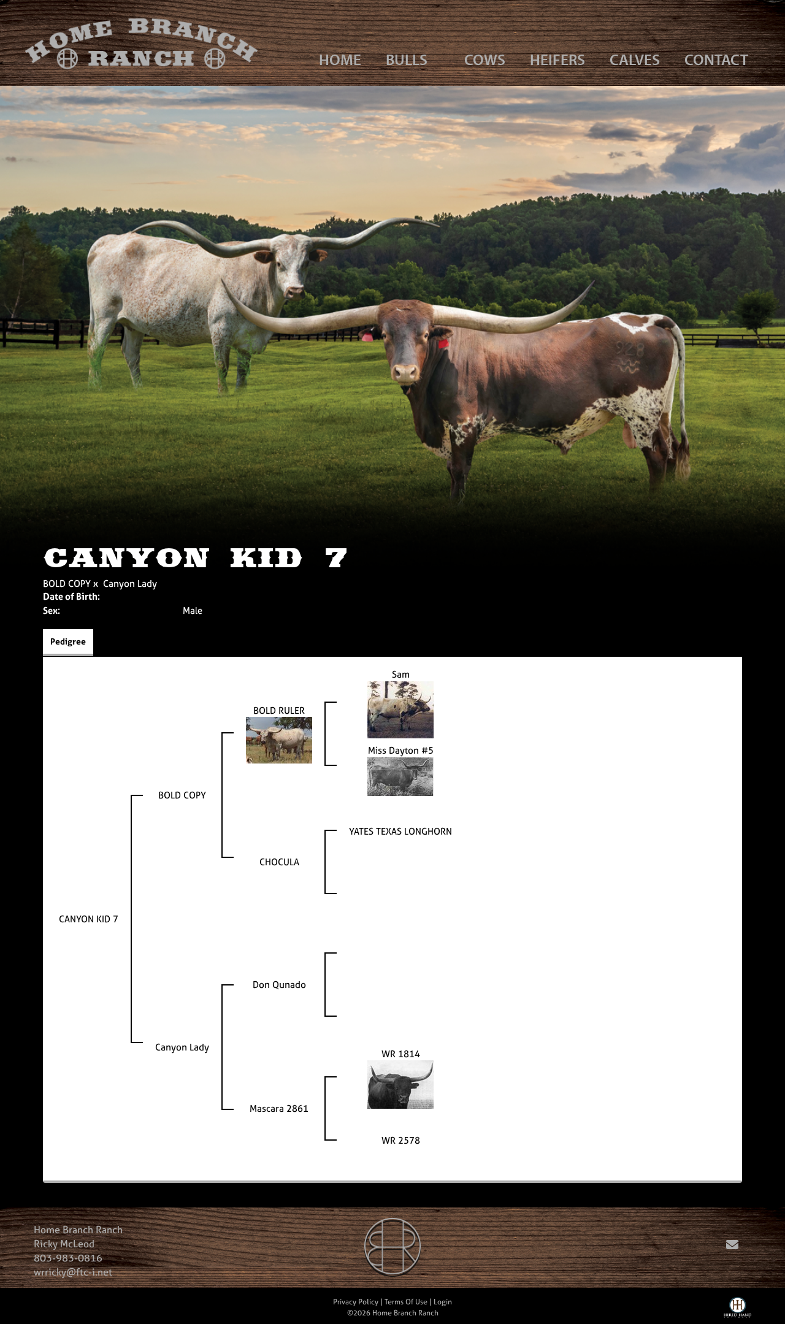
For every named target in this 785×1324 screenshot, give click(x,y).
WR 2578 (400, 1140)
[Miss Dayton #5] (400, 775)
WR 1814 (400, 1053)
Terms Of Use (406, 1302)
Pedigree (68, 641)
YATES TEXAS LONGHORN (400, 831)
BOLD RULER (279, 710)
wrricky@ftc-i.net (73, 1272)
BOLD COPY (67, 583)
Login (443, 1302)
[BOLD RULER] (279, 739)
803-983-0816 (68, 1258)
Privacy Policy (355, 1302)
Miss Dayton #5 (401, 750)
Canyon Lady (130, 583)
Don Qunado (279, 984)
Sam (401, 674)
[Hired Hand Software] (737, 1310)
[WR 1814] (400, 1083)
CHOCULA (279, 861)
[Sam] (400, 708)
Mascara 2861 (279, 1108)
